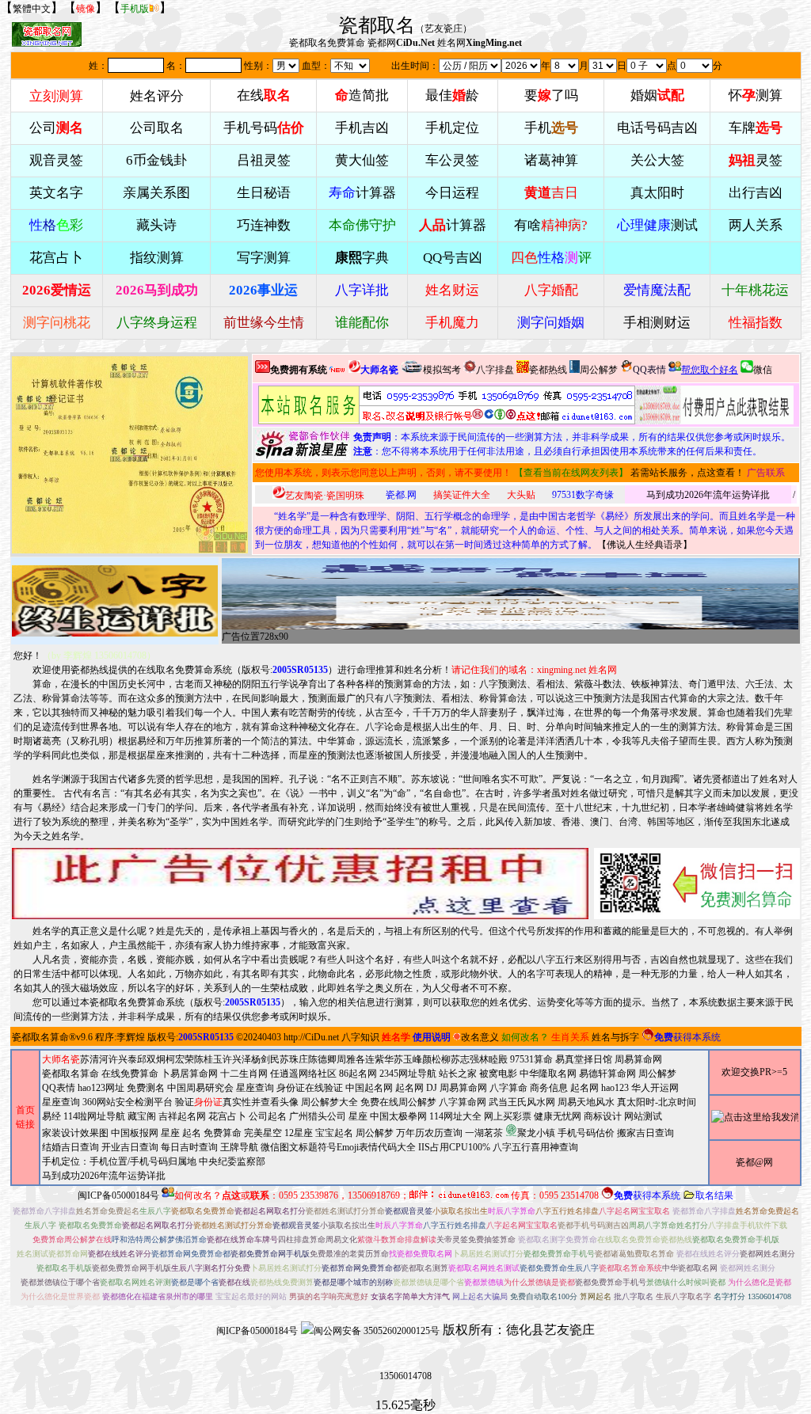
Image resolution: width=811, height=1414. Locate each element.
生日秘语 (264, 192)
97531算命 (531, 1059)
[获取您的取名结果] (714, 405)
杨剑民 (265, 1059)
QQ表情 (58, 1087)
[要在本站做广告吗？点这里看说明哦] (300, 883)
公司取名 (157, 127)
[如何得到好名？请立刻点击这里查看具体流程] (446, 405)
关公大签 (657, 160)
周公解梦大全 (329, 1102)
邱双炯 (151, 1059)
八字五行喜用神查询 (535, 1147)
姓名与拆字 (615, 1037)
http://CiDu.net (311, 1037)
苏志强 (465, 1059)
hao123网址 (101, 1087)
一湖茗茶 (484, 1132)
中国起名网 (369, 1087)
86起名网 (358, 1073)
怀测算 (755, 95)
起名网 (409, 1087)
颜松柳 (436, 1059)
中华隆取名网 (548, 1073)
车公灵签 (452, 160)
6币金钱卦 (156, 160)
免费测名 (146, 1087)
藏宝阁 (142, 1116)
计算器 (362, 192)
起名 (191, 1132)
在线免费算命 (129, 1073)
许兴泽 (237, 1059)
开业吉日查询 (129, 1147)
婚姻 (657, 95)
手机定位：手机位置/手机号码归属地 (119, 1161)
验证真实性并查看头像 (237, 1102)
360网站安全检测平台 (127, 1102)
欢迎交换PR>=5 (754, 1072)
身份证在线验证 (309, 1087)
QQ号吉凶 (452, 257)
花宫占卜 (227, 1116)
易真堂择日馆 (583, 1059)
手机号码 (263, 127)
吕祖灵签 (264, 160)
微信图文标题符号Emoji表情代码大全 (338, 1147)
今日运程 (452, 192)
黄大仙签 (362, 160)
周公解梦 (599, 369)
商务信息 (549, 1087)
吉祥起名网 (182, 1116)
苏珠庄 (294, 1059)
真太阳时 (657, 192)
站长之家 (458, 1073)
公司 (56, 127)
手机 (551, 127)
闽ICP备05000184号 (118, 1195)
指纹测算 (157, 257)
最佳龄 (452, 95)
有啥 (551, 225)
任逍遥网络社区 (303, 1073)
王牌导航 (239, 1147)
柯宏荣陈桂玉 (194, 1059)
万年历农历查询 (429, 1132)
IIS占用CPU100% (454, 1147)
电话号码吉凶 (657, 127)
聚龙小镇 (536, 1132)
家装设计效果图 (75, 1132)
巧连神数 (264, 225)
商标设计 (603, 1116)
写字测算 (264, 257)
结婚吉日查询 (70, 1147)
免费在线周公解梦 (398, 1102)
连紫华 (379, 1059)
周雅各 (351, 1059)
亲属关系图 (156, 192)
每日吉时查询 (189, 1147)
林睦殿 (493, 1059)
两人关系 (755, 225)
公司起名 (268, 1116)
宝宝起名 (334, 1132)
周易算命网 (463, 1087)
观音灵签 (56, 160)
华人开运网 (655, 1087)
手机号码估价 (586, 1132)
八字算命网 (462, 1102)
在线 (264, 95)
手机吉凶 (362, 127)
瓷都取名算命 (40, 1037)
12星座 (298, 1132)
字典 (362, 257)
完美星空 (263, 1132)
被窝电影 (498, 1073)
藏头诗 (156, 225)
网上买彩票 (507, 1116)
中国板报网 (134, 1132)
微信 (762, 369)
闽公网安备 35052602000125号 (377, 1330)
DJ (431, 1087)
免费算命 (223, 1132)
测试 (657, 225)
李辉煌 (130, 1037)
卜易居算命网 (189, 1073)
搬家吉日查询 (645, 1132)
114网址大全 (455, 1116)
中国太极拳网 (398, 1116)
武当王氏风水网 (522, 1102)
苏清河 (94, 1059)
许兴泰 (123, 1059)
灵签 (755, 160)
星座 (357, 1116)
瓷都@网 (754, 1162)
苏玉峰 (408, 1059)
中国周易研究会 (200, 1087)
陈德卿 (322, 1059)
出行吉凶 (755, 192)
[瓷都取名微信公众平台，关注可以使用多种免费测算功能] (697, 883)
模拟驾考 (442, 369)
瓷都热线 (548, 369)
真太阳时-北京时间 (656, 1102)
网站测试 (643, 1116)
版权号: (285, 669)
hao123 (615, 1087)
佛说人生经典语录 (645, 544)
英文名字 (56, 192)
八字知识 (360, 1037)
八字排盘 (495, 369)
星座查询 (61, 1102)
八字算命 (508, 1087)
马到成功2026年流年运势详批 (708, 494)
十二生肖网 (244, 1073)
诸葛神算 (551, 160)
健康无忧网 (557, 1116)
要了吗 (551, 95)
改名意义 (480, 1037)
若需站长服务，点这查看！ (687, 472)
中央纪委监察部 (232, 1161)
